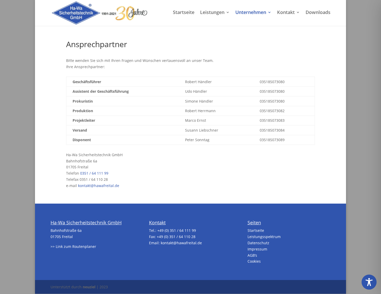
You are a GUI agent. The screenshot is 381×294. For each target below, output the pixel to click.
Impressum (257, 249)
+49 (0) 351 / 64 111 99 (176, 230)
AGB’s (252, 255)
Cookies (254, 261)
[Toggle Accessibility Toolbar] (369, 282)
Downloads (318, 12)
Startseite (183, 12)
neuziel (89, 286)
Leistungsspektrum (264, 236)
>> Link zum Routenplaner (73, 246)
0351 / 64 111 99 (94, 173)
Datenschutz (258, 242)
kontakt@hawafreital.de (98, 185)
